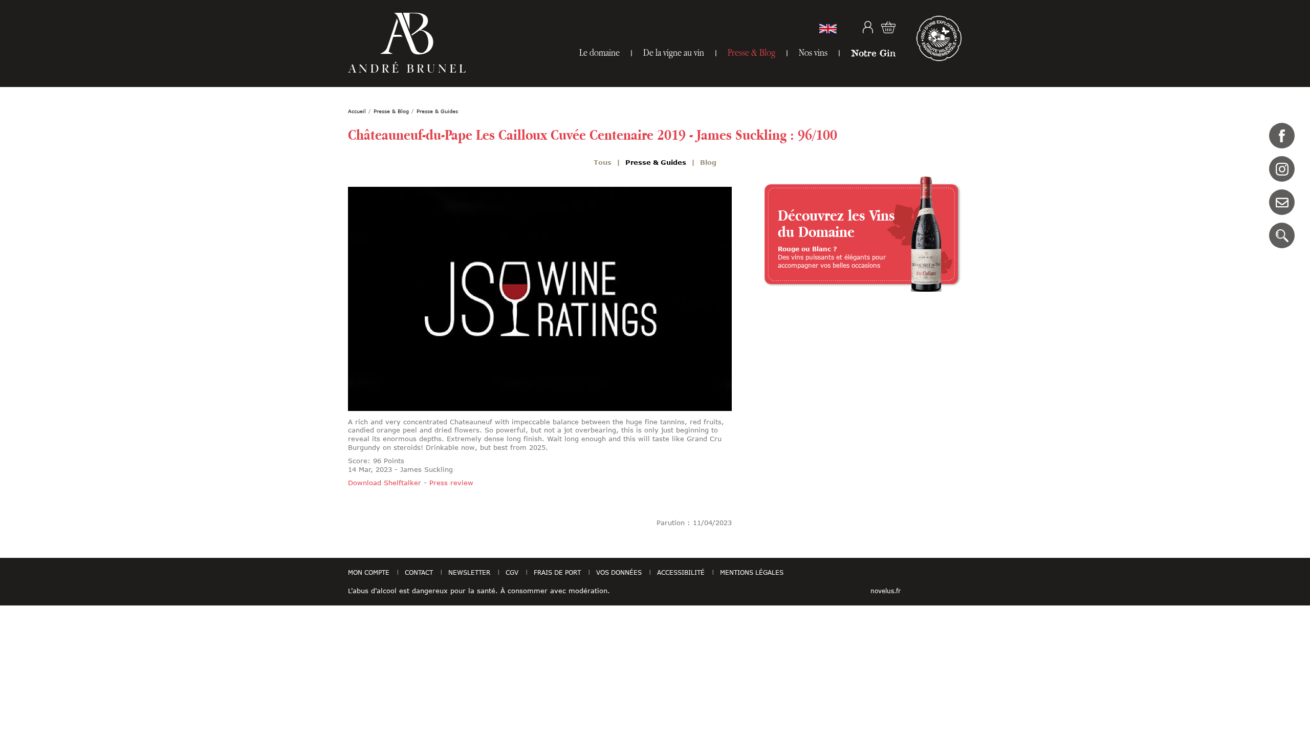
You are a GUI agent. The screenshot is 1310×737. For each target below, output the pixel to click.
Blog (708, 162)
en (828, 28)
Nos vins (813, 52)
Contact (1282, 202)
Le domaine (599, 52)
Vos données (619, 572)
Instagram (1282, 169)
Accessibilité (681, 572)
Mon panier (888, 27)
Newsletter (469, 572)
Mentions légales (751, 572)
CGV (512, 572)
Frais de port (557, 572)
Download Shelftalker (384, 483)
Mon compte (868, 27)
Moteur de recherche (1282, 235)
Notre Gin (873, 52)
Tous (603, 162)
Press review (451, 483)
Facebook (1282, 135)
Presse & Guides (655, 162)
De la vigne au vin (673, 52)
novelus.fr (885, 590)
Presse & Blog (751, 52)
